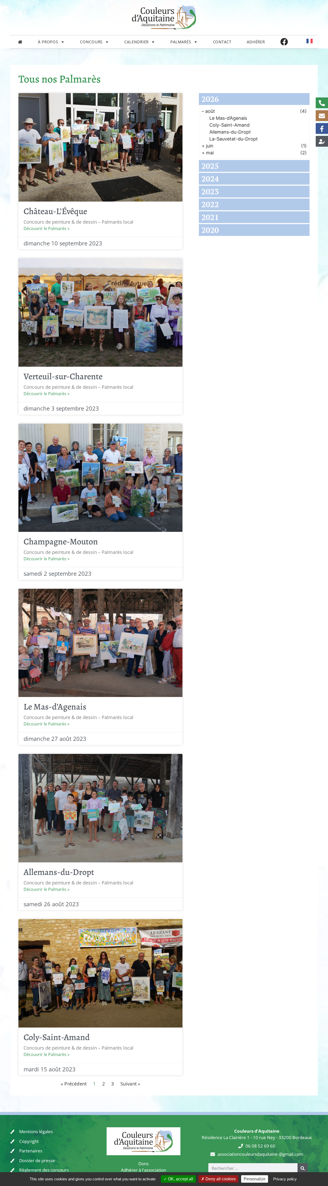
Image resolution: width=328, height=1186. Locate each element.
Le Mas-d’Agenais (55, 707)
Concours (91, 41)
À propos (48, 41)
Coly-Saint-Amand (57, 1037)
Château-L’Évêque (55, 211)
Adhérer (256, 41)
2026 (210, 99)
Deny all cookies (220, 1179)
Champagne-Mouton (61, 541)
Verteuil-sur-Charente (63, 376)
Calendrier (136, 41)
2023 (210, 191)
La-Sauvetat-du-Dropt (233, 139)
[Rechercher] (303, 1168)
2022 (210, 204)
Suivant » (130, 1084)
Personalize (254, 1179)
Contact (222, 41)
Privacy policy (285, 1179)
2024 (210, 179)
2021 (210, 217)
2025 (210, 166)
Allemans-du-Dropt (59, 872)
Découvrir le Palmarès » (46, 228)
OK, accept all (180, 1179)
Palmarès (180, 41)
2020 (210, 230)
